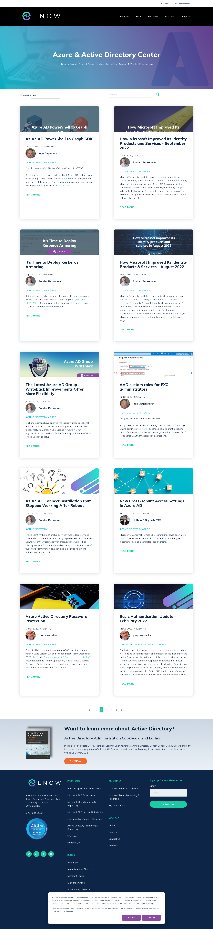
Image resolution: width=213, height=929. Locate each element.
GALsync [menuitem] (72, 835)
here (64, 178)
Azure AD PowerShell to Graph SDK (59, 139)
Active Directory (36, 162)
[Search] (157, 94)
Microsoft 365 (157, 644)
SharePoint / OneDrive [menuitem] (78, 889)
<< (90, 709)
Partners (169, 16)
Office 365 (126, 644)
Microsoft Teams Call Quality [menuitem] (123, 788)
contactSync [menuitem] (73, 842)
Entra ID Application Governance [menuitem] (84, 788)
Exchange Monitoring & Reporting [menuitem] (84, 818)
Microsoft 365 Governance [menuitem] (81, 795)
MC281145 (63, 185)
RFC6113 (31, 303)
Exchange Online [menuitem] (76, 882)
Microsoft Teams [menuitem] (75, 875)
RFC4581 (81, 299)
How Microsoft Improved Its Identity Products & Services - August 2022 (153, 264)
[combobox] (131, 94)
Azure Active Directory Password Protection (56, 618)
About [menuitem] (112, 825)
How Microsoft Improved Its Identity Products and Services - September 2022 (153, 143)
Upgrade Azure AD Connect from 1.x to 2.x (67, 657)
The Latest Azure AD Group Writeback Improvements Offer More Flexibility (55, 389)
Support (164, 3)
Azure (52, 162)
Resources (153, 16)
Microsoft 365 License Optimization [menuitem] (85, 812)
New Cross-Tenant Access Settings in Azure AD (152, 503)
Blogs (138, 16)
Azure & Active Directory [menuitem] (80, 869)
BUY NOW (75, 761)
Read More (33, 194)
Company (186, 16)
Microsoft (140, 644)
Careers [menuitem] (113, 832)
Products (124, 16)
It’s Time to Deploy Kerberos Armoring (52, 264)
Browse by (25, 95)
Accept (131, 918)
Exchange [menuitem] (72, 862)
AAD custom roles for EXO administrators (144, 387)
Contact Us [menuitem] (114, 838)
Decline (151, 918)
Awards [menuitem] (113, 845)
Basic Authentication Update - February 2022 (148, 618)
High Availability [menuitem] (117, 805)
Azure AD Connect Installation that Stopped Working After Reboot (58, 503)
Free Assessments (183, 3)
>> (123, 709)
